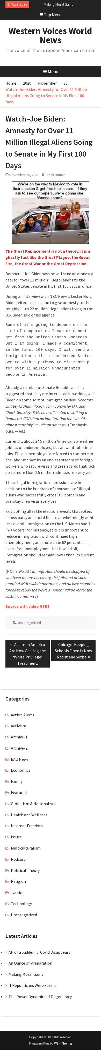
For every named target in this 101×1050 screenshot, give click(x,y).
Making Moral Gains (58, 4)
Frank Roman (56, 174)
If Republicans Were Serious (33, 985)
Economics (20, 770)
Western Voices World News (50, 35)
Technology (21, 903)
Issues (16, 836)
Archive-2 (19, 748)
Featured (19, 792)
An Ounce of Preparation (30, 963)
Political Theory (25, 870)
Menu (53, 72)
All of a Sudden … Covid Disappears (39, 952)
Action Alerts (22, 714)
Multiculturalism (26, 848)
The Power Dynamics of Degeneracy (40, 996)
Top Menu (52, 14)
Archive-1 (19, 736)
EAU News (19, 759)
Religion (18, 881)
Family (17, 781)
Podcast (18, 859)
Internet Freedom (27, 825)
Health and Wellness (29, 814)
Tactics (17, 892)
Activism (18, 725)
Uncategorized (29, 622)
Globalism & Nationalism (33, 803)
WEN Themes (63, 1043)
